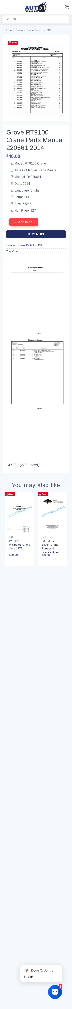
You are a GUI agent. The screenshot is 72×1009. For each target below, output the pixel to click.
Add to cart (26, 222)
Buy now (36, 234)
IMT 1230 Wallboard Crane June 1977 (19, 544)
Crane (15, 251)
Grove (19, 30)
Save (14, 42)
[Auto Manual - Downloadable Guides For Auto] (36, 7)
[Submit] (61, 20)
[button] (5, 7)
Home (8, 30)
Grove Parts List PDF (39, 30)
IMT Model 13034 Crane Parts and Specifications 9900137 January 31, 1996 (50, 551)
